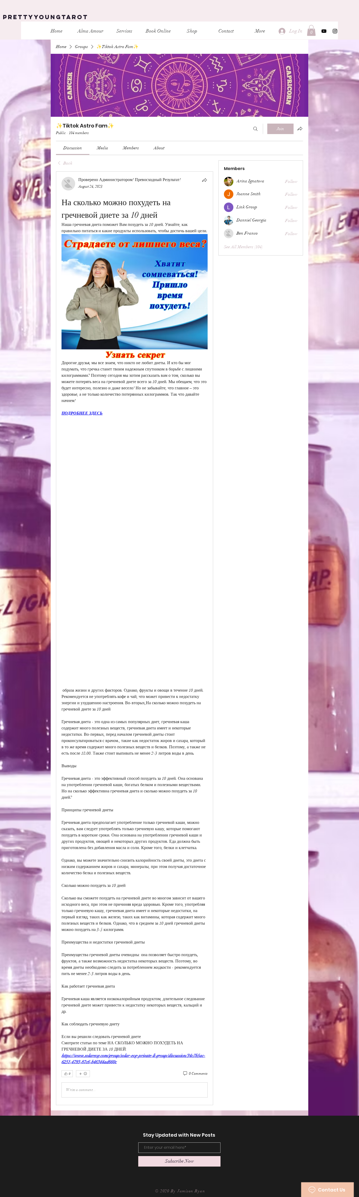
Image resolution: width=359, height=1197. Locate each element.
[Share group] (300, 128)
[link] (72, 148)
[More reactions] (83, 1073)
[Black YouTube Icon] (324, 31)
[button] (311, 30)
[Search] (255, 129)
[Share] (204, 180)
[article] (134, 638)
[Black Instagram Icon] (335, 31)
